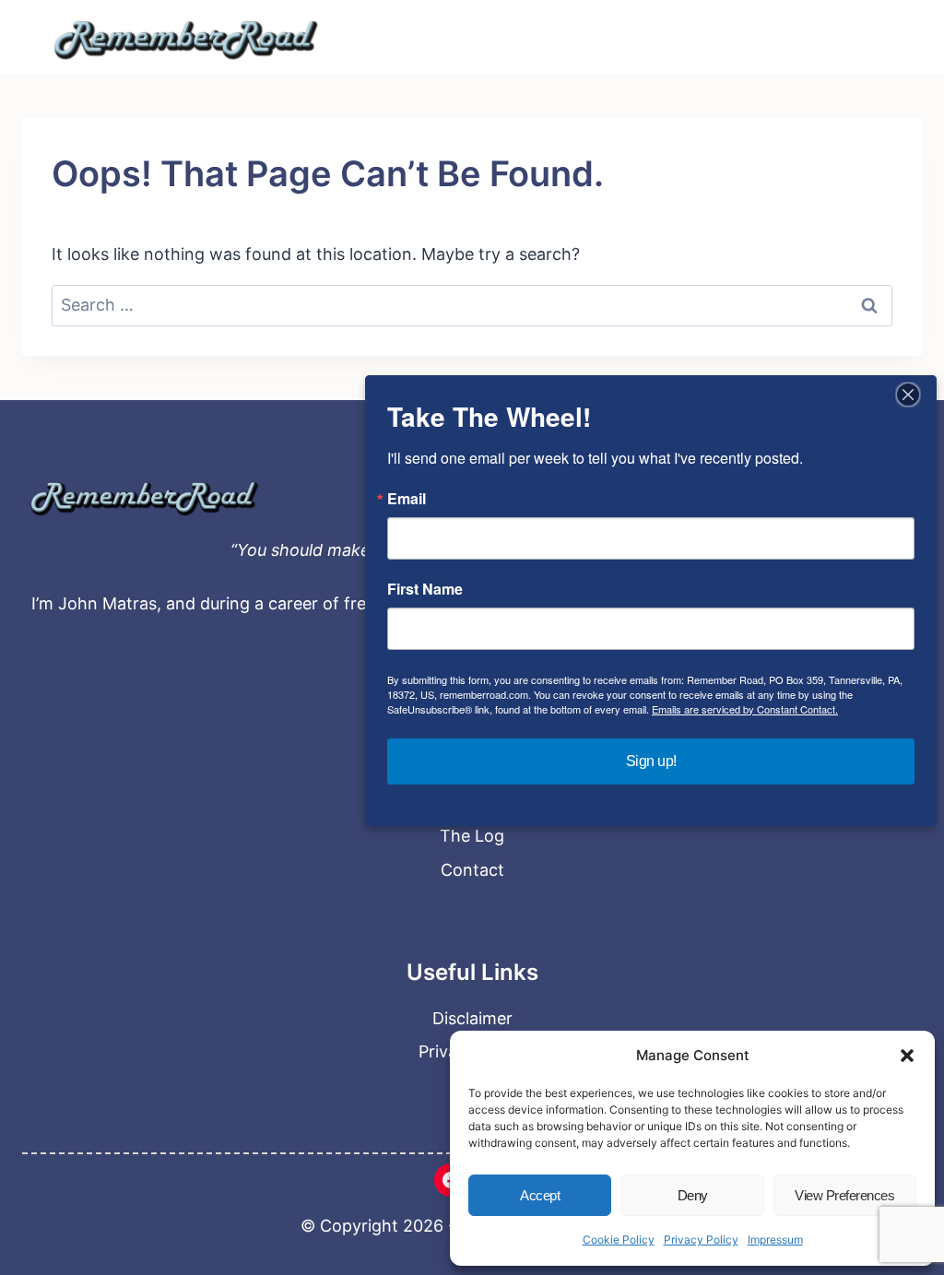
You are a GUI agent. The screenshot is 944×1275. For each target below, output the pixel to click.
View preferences (844, 1195)
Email (406, 498)
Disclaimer (472, 1018)
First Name (425, 589)
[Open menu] (880, 36)
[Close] (908, 394)
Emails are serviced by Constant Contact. (745, 709)
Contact (472, 870)
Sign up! (651, 761)
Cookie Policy (619, 1239)
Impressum (775, 1239)
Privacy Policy (701, 1239)
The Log (472, 835)
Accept (540, 1195)
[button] (907, 1055)
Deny (693, 1195)
